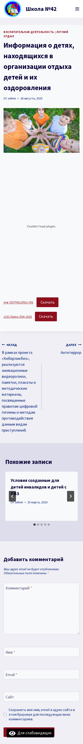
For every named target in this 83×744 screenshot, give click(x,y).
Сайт (10, 696)
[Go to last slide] (12, 496)
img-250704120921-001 (18, 302)
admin (12, 98)
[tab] (34, 524)
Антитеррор (71, 349)
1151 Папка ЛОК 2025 (18, 317)
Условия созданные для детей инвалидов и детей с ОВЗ (39, 486)
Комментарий (19, 588)
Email (11, 674)
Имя (10, 652)
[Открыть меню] (77, 8)
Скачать (47, 302)
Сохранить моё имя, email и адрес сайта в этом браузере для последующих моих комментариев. (42, 714)
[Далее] (70, 496)
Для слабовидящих (33, 732)
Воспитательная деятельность (29, 32)
